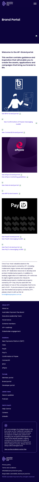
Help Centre (6, 409)
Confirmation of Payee (10, 356)
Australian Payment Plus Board (13, 312)
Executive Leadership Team (12, 316)
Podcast (5, 399)
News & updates (8, 395)
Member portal (7, 378)
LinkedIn (5, 416)
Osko (4, 345)
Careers (5, 412)
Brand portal (6, 381)
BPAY (4, 364)
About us (5, 308)
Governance (6, 320)
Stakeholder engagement (11, 331)
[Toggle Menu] (35, 3)
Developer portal (8, 385)
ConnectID (6, 360)
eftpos (4, 368)
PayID (4, 349)
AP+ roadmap (7, 327)
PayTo (4, 353)
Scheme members (9, 324)
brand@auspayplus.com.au (11, 294)
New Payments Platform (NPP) (13, 341)
